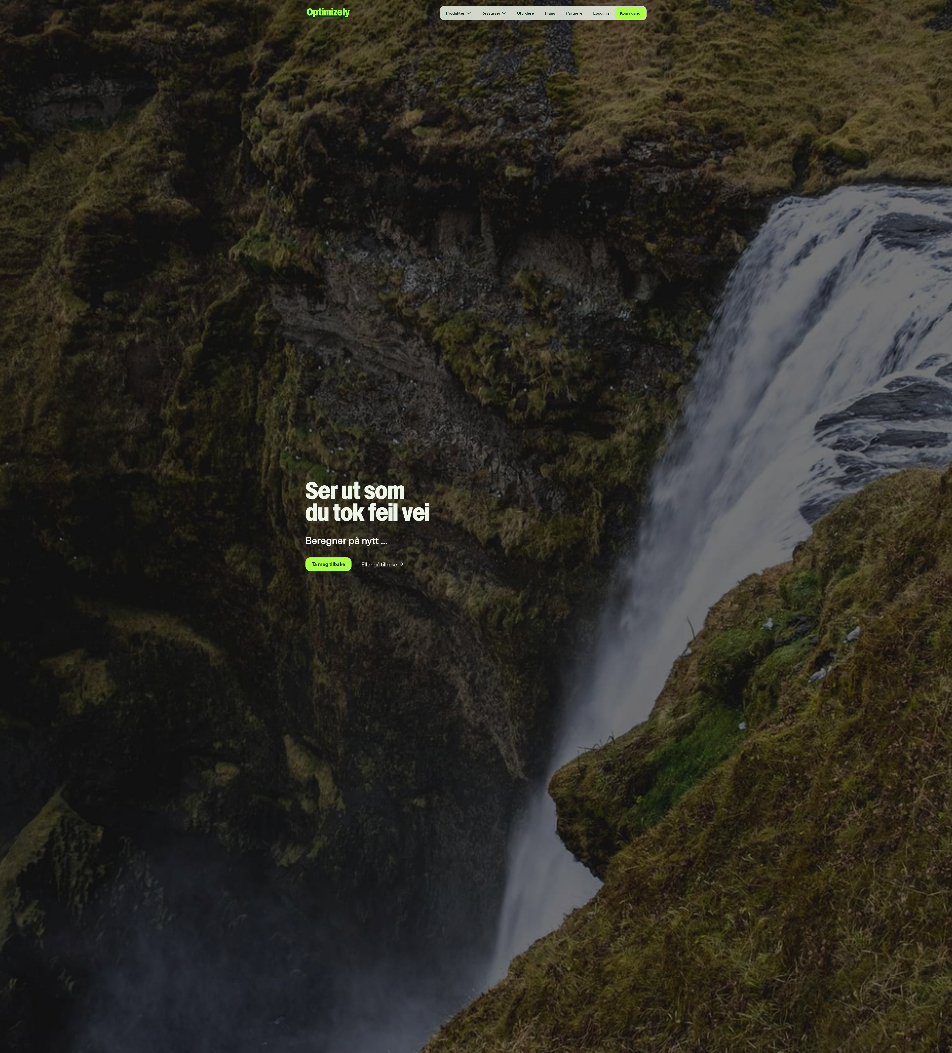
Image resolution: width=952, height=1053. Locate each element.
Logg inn (601, 13)
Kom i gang (630, 13)
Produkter (455, 13)
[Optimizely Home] (327, 13)
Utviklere (525, 13)
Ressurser (490, 13)
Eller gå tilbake (379, 564)
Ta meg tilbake (328, 564)
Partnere (574, 13)
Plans (550, 13)
